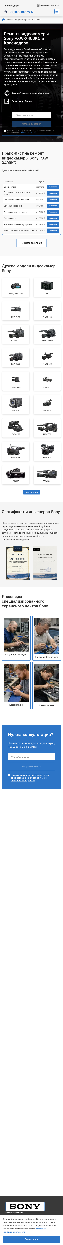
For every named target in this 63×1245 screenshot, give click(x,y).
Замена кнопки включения (16, 200)
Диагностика (10, 187)
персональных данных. (31, 133)
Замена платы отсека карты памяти (17, 193)
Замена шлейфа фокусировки (18, 224)
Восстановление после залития (19, 230)
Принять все (31, 1239)
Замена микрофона (13, 206)
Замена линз (10, 218)
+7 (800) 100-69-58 (21, 11)
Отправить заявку (31, 124)
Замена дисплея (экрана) (15, 212)
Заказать (52, 187)
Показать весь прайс (31, 243)
